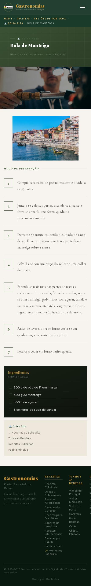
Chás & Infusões (74, 532)
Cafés (72, 526)
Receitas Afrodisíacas (53, 501)
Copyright (38, 579)
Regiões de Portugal (50, 18)
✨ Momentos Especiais (53, 552)
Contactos (52, 579)
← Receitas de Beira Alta (24, 432)
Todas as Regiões (19, 438)
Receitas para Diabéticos (53, 516)
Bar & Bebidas (74, 520)
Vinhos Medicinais (76, 500)
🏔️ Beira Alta (13, 23)
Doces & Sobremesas (53, 493)
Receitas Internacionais (53, 532)
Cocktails (75, 514)
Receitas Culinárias (20, 444)
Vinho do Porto (74, 508)
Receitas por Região (53, 540)
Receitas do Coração (52, 509)
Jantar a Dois (53, 546)
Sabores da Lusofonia (52, 524)
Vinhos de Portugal (75, 492)
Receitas (23, 18)
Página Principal (18, 450)
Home (8, 18)
